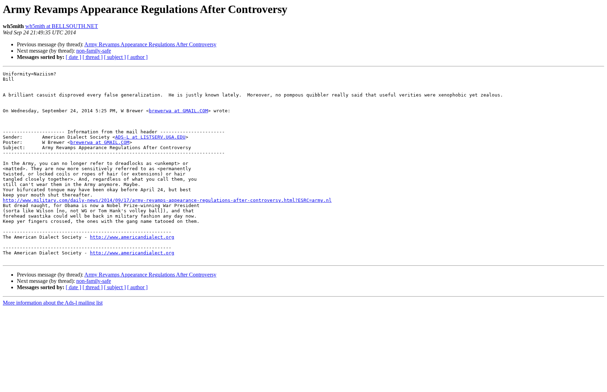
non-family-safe (93, 51)
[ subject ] (115, 57)
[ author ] (137, 57)
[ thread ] (93, 57)
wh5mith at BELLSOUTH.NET (61, 26)
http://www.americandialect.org (132, 237)
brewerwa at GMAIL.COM (178, 110)
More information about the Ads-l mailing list (53, 303)
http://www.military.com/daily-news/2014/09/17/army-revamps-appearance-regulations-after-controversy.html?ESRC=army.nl (167, 200)
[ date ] (73, 57)
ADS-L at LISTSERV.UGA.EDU (150, 137)
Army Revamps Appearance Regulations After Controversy (150, 44)
